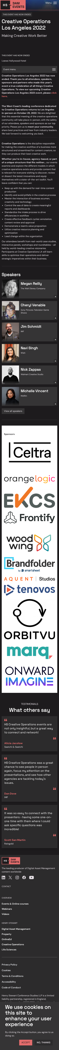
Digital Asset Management (16, 928)
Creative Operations (13, 944)
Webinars (7, 908)
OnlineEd (7, 939)
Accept (25, 1042)
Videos (5, 914)
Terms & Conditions (12, 976)
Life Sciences (9, 949)
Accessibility (9, 981)
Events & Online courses (15, 903)
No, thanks (43, 1042)
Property (6, 934)
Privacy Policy (9, 964)
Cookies (6, 970)
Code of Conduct (11, 987)
